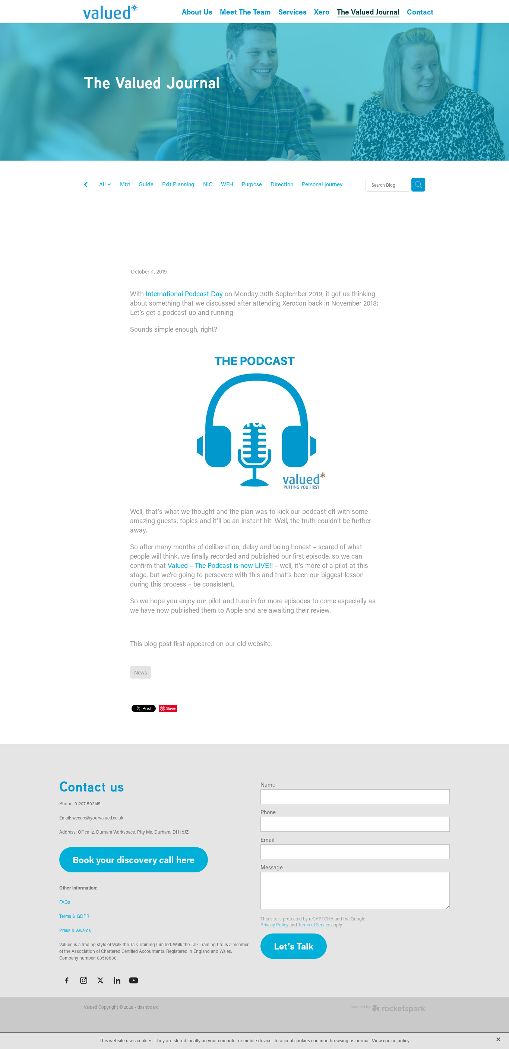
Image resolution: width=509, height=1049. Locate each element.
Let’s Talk (293, 946)
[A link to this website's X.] (100, 980)
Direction (282, 184)
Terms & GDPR (74, 916)
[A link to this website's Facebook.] (66, 980)
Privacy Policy (274, 925)
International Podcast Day (185, 293)
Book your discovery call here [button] (134, 859)
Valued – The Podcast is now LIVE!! (220, 565)
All (103, 184)
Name (267, 784)
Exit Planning (178, 184)
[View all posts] (86, 185)
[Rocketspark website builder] (388, 1009)
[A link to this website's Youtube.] (133, 980)
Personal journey (322, 184)
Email (267, 840)
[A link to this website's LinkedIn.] (117, 980)
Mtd (125, 184)
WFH (227, 184)
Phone (268, 812)
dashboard (148, 1007)
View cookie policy (391, 1040)
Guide (146, 184)
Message (271, 867)
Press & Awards (75, 930)
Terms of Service (314, 925)
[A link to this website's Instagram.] (83, 980)
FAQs (64, 902)
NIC (207, 184)
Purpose (252, 184)
